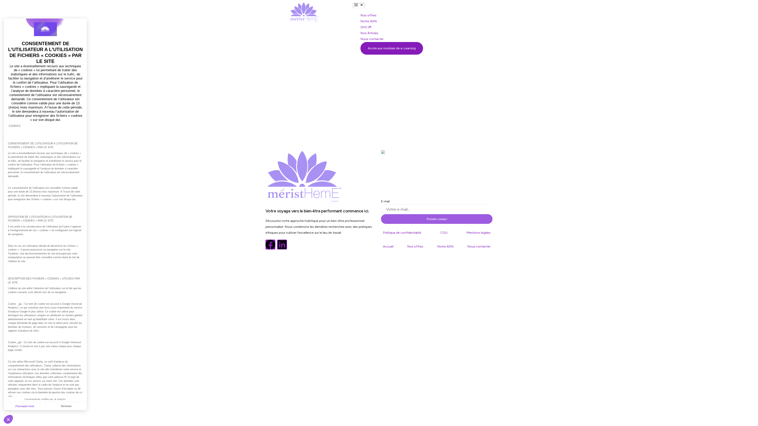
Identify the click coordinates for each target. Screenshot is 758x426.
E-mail (385, 201)
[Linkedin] (282, 244)
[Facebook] (270, 244)
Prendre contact (437, 219)
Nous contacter (479, 246)
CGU (443, 232)
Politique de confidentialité (402, 232)
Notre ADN (445, 246)
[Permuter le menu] (359, 5)
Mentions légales (478, 232)
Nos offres (415, 246)
